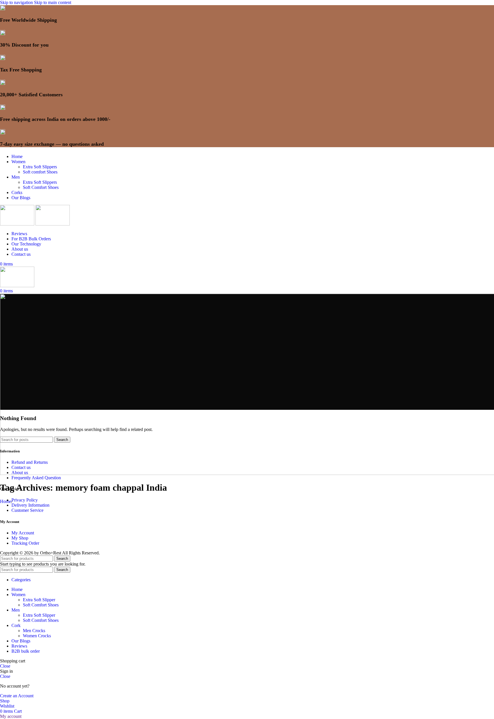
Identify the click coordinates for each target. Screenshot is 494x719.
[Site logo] (17, 223)
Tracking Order (25, 543)
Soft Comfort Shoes (41, 187)
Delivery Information (30, 505)
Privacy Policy (24, 500)
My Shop (19, 538)
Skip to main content (52, 2)
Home (5, 501)
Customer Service (27, 510)
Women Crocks (37, 635)
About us (19, 472)
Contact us (21, 467)
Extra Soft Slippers (40, 166)
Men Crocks (34, 630)
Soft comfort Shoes (40, 171)
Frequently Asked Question (36, 477)
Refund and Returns (29, 462)
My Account (22, 532)
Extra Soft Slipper (39, 599)
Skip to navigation (17, 2)
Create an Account (16, 695)
